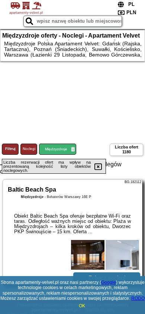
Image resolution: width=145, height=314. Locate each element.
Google (108, 282)
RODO (138, 298)
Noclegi (29, 149)
